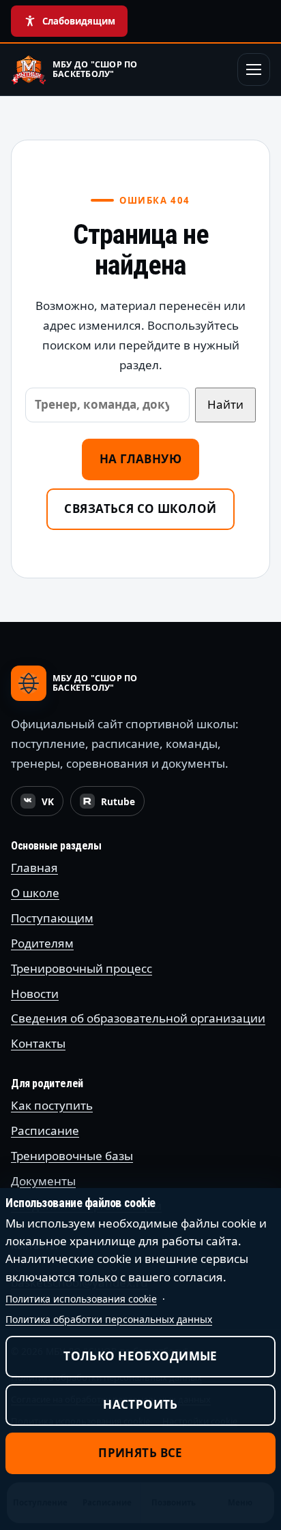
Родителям (42, 943)
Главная (34, 867)
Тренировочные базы (72, 1156)
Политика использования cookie (81, 1298)
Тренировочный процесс (81, 968)
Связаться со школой (140, 508)
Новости (35, 993)
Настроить (140, 1404)
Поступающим (52, 918)
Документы (43, 1181)
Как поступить (52, 1105)
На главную (140, 459)
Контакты (38, 1043)
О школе (35, 893)
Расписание (45, 1130)
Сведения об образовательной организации (138, 1018)
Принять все (140, 1453)
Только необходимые (140, 1356)
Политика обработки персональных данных (108, 1319)
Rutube (112, 805)
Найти (225, 404)
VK (41, 805)
